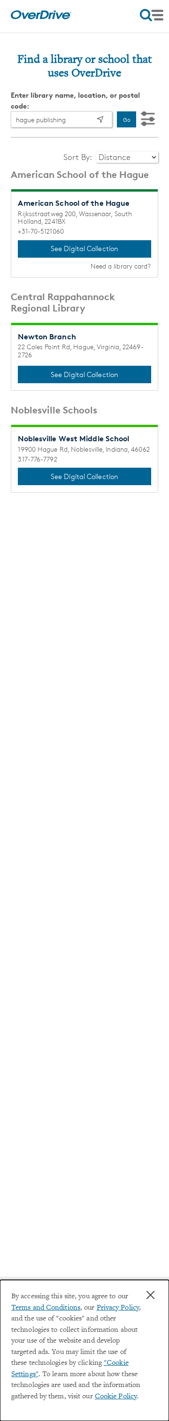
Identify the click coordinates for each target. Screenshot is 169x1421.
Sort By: (78, 157)
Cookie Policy (116, 1396)
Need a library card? (121, 266)
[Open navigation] (151, 15)
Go (127, 119)
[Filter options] (148, 118)
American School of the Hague (80, 174)
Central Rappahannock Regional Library (63, 302)
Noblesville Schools (54, 410)
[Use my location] (100, 119)
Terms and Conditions (45, 1308)
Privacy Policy (118, 1308)
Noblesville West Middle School (73, 438)
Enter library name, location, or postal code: (75, 100)
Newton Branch (47, 336)
